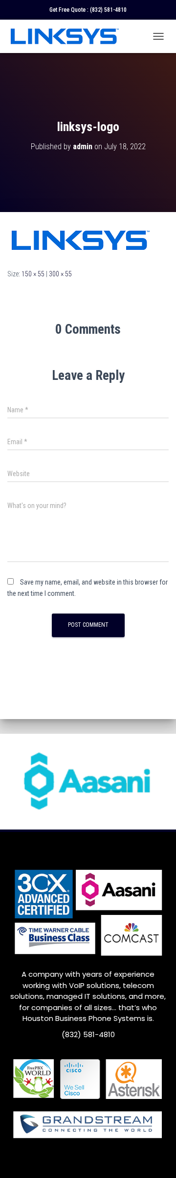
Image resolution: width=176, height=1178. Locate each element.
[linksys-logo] (80, 239)
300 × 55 (60, 274)
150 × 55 (33, 274)
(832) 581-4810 (108, 9)
